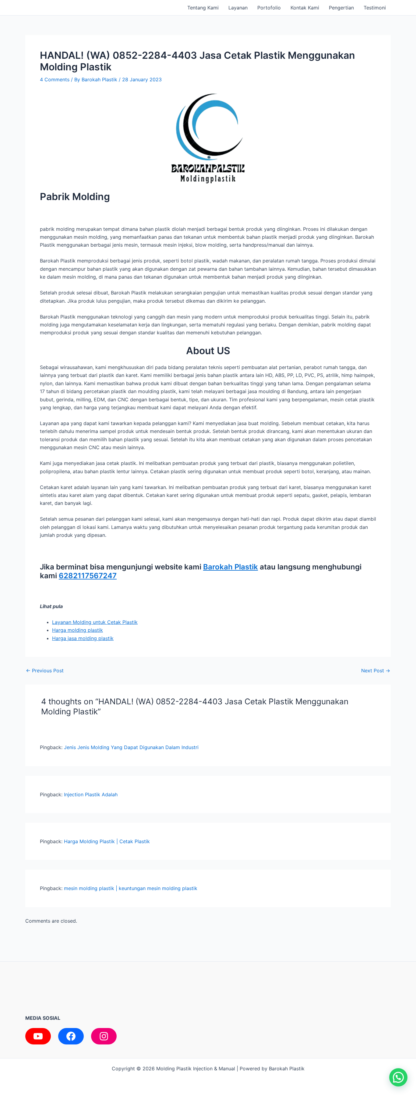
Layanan (238, 8)
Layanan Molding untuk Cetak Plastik (95, 622)
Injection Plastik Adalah (91, 794)
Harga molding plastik (77, 630)
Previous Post (45, 670)
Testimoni (375, 8)
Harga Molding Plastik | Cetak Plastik (107, 841)
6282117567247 (88, 575)
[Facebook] (71, 1036)
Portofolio (269, 8)
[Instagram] (104, 1036)
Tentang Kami (203, 8)
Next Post (375, 670)
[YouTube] (38, 1036)
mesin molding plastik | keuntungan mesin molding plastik (130, 888)
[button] (398, 1077)
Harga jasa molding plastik (83, 638)
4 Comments (54, 79)
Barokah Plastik (230, 566)
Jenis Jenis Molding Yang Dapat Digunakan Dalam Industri (131, 747)
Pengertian (341, 8)
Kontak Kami (305, 8)
